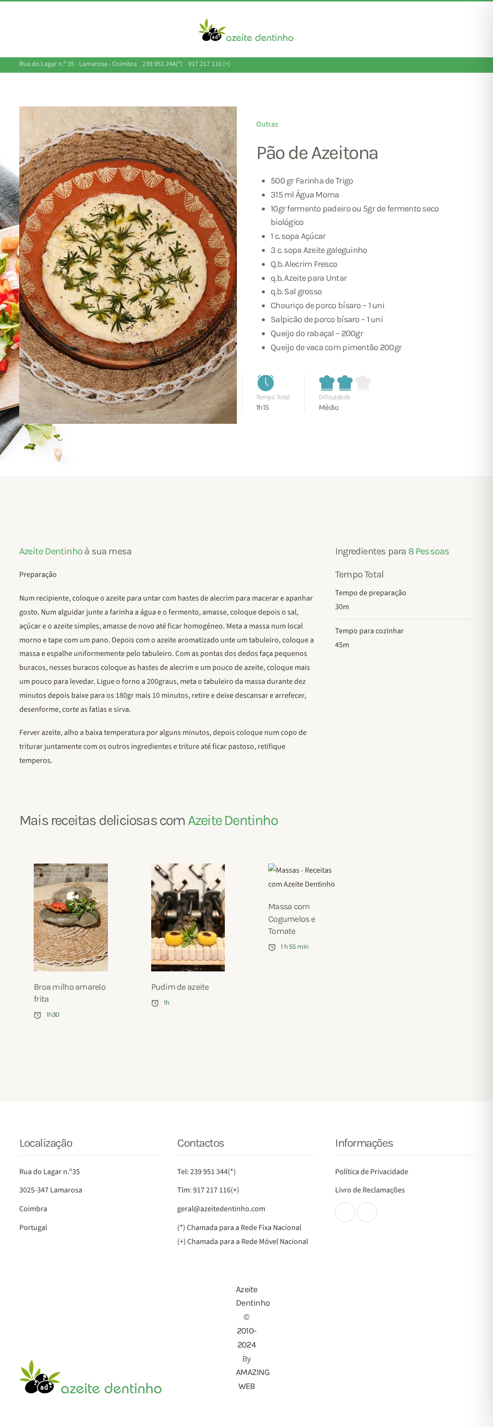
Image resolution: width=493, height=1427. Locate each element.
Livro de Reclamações (370, 1190)
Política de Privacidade (371, 1171)
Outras (267, 124)
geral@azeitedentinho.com (221, 1209)
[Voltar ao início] (246, 29)
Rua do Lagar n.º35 (49, 1171)
